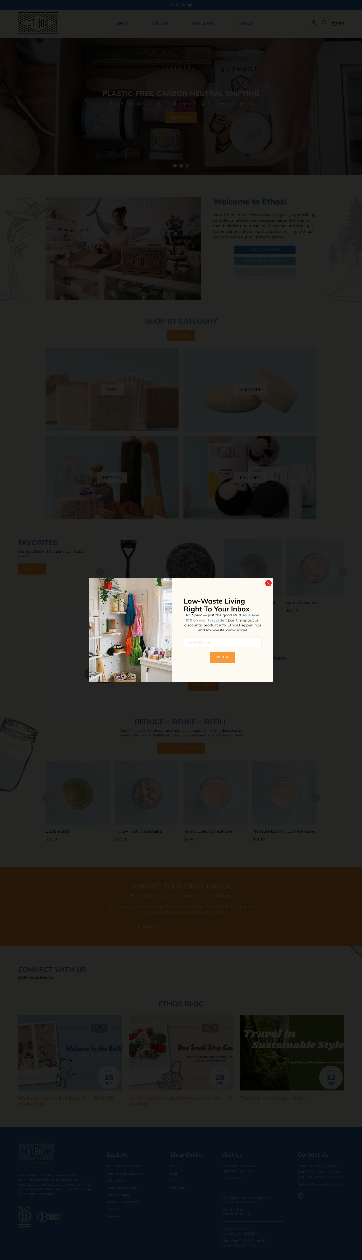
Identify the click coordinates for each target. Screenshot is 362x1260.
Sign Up (222, 657)
